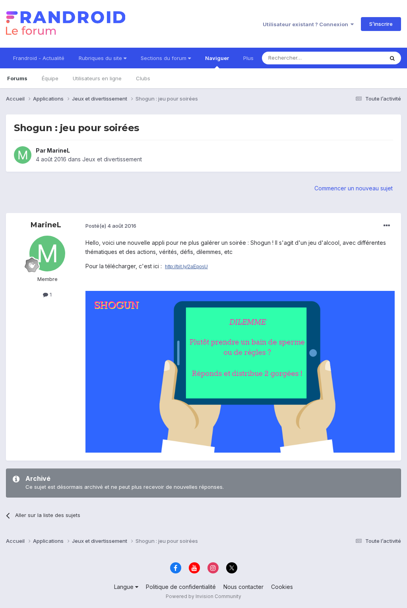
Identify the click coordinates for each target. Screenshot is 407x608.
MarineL (58, 150)
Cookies (282, 586)
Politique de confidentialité (181, 586)
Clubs (143, 78)
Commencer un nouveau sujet (353, 188)
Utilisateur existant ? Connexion (307, 24)
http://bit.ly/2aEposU (186, 266)
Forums (17, 78)
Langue (124, 586)
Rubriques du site (101, 58)
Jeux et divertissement (112, 159)
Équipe (50, 78)
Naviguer (217, 58)
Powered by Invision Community (203, 596)
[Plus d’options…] (387, 225)
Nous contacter (243, 586)
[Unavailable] (240, 371)
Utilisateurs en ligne (97, 78)
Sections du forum (164, 58)
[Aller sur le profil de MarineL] (22, 155)
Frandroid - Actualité (38, 58)
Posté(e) (110, 226)
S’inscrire (381, 24)
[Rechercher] (392, 58)
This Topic (360, 58)
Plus (248, 58)
